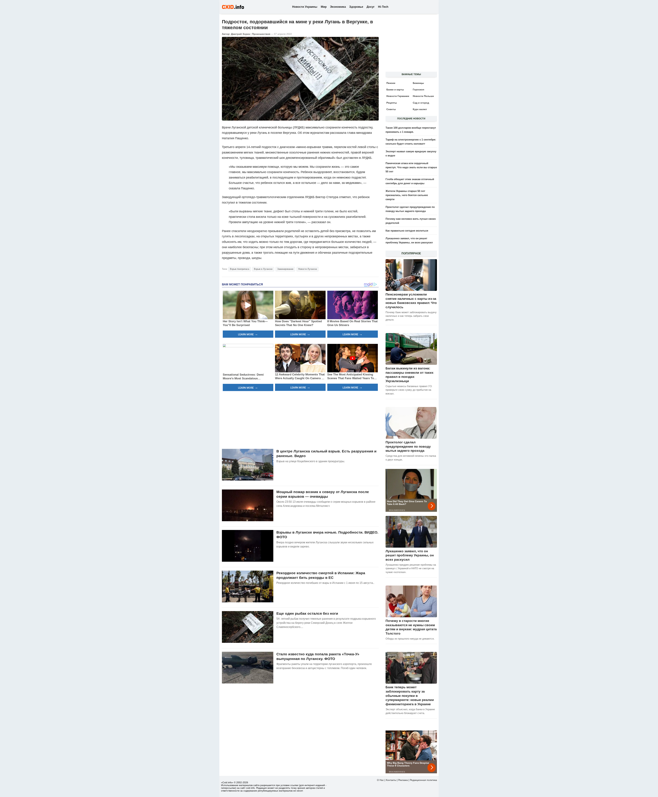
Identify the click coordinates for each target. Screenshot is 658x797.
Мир (324, 6)
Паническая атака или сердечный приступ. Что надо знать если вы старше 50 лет (411, 167)
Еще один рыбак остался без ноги (307, 613)
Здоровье (356, 6)
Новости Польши (423, 96)
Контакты (391, 780)
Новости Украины (304, 6)
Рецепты (391, 102)
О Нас (380, 780)
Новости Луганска (307, 269)
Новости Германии (397, 96)
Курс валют (420, 109)
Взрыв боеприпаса (239, 269)
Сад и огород (421, 102)
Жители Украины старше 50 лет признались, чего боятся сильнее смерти (407, 195)
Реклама (403, 780)
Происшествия (261, 34)
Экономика (338, 6)
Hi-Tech (383, 6)
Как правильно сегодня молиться (407, 230)
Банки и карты (395, 89)
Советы (391, 109)
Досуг (371, 6)
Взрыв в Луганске (263, 269)
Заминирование (285, 269)
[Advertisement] (300, 419)
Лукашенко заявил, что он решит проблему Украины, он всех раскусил (410, 555)
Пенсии (390, 83)
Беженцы (418, 83)
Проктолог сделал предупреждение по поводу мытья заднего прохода (408, 446)
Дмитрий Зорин (240, 34)
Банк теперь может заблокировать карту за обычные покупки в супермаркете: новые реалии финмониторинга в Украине (410, 695)
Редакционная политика (423, 780)
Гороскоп (418, 89)
